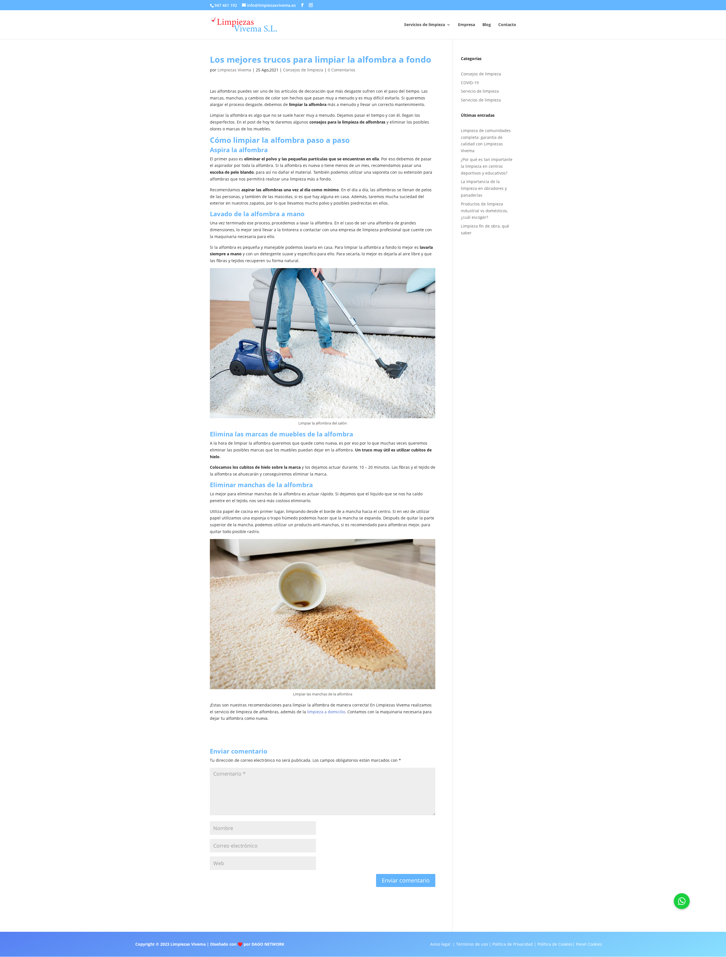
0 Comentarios (341, 70)
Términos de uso (472, 944)
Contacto (507, 25)
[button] (682, 901)
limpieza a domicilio (326, 711)
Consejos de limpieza (303, 70)
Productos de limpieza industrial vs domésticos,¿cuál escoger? (484, 210)
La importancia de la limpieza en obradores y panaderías (484, 188)
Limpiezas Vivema (234, 70)
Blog (486, 25)
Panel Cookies (589, 944)
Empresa (466, 25)
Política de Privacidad (512, 944)
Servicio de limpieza (480, 91)
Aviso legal (440, 944)
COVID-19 (470, 82)
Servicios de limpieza (424, 25)
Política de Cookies (555, 944)
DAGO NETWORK (268, 944)
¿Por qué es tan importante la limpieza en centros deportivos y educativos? (486, 166)
